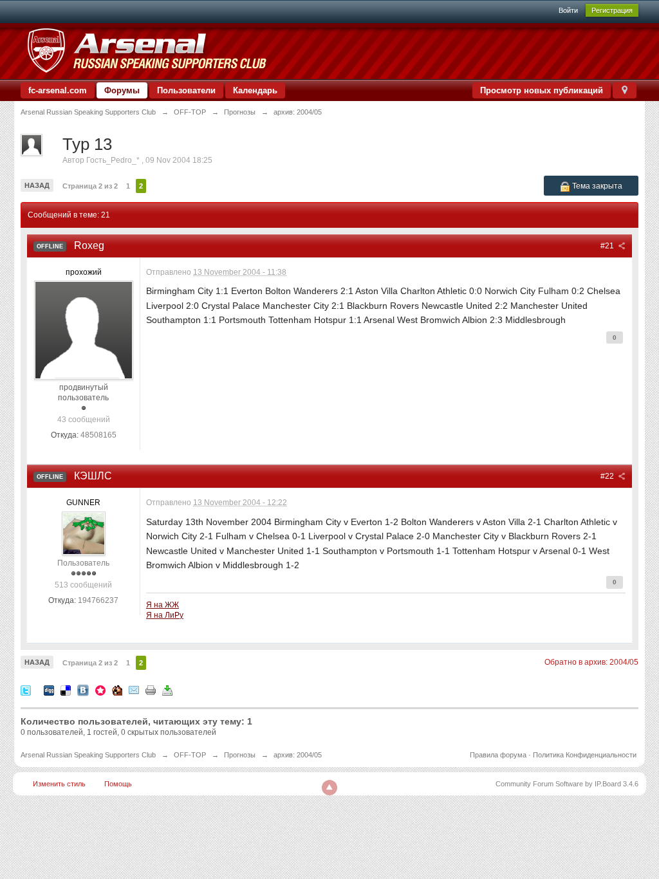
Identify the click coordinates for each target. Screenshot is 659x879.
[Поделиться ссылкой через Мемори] (100, 689)
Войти (568, 10)
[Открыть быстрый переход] (624, 90)
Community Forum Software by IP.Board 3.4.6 (567, 784)
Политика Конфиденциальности (584, 755)
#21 (608, 245)
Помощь (118, 784)
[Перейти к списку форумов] (146, 50)
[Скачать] (167, 689)
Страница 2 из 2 (90, 186)
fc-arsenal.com (57, 90)
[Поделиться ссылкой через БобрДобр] (117, 689)
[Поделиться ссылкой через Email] (134, 689)
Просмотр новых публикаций (541, 90)
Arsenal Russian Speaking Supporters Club (88, 755)
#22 (608, 476)
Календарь (255, 90)
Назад (37, 185)
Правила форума (498, 755)
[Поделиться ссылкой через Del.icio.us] (65, 689)
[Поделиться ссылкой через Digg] (49, 689)
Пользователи (186, 90)
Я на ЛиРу (164, 615)
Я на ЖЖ (162, 604)
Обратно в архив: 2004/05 (591, 662)
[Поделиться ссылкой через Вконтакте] (83, 689)
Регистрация (612, 10)
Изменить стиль (59, 784)
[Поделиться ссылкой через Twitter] (26, 689)
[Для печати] (150, 689)
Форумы (122, 90)
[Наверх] (329, 787)
